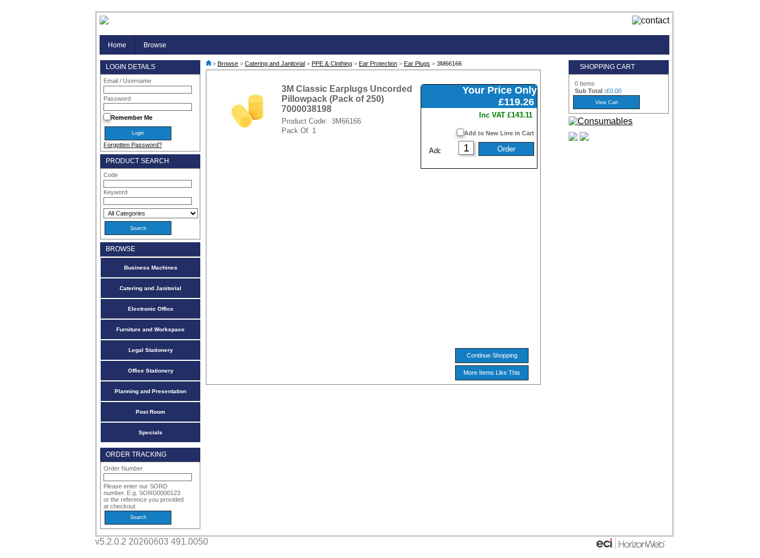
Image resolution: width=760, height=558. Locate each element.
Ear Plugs (417, 63)
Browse (155, 44)
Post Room (150, 412)
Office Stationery (151, 371)
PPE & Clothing (332, 63)
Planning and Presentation (150, 391)
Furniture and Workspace (150, 329)
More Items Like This (491, 372)
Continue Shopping (492, 355)
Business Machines (150, 268)
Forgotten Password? (132, 144)
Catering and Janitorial (150, 288)
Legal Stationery (151, 350)
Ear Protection (378, 63)
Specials (150, 432)
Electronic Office (151, 309)
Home (117, 44)
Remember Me (131, 117)
